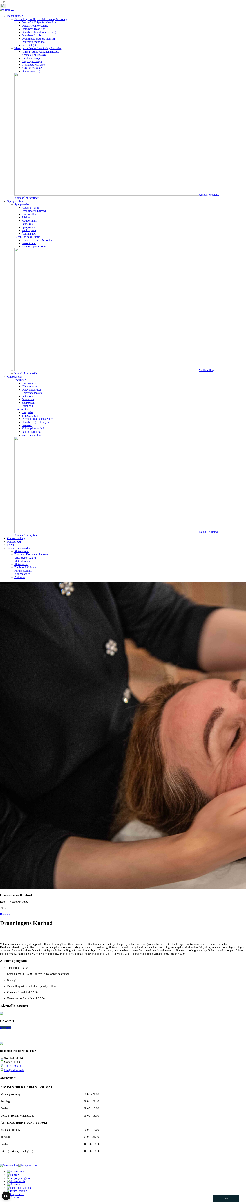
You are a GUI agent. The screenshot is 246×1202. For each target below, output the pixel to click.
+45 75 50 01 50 (13, 1065)
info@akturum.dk (14, 1070)
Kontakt (19, 197)
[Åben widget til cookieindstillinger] (6, 1196)
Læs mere (5, 1027)
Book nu (5, 914)
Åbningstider (31, 197)
